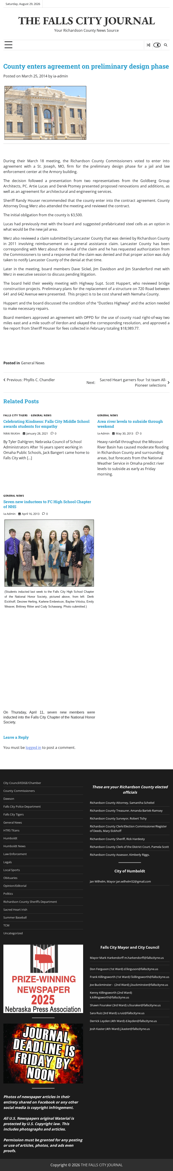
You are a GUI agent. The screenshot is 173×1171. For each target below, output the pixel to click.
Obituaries (10, 878)
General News (33, 362)
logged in (33, 747)
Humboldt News (14, 846)
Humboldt (10, 838)
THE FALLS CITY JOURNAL (86, 20)
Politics (8, 894)
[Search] (165, 45)
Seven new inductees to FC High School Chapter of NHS (47, 504)
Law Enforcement (15, 854)
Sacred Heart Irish (15, 910)
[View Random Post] (148, 45)
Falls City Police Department (22, 806)
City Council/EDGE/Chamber (22, 783)
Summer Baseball (15, 917)
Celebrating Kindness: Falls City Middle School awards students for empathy (46, 424)
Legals (7, 862)
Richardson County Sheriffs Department (30, 902)
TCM (6, 925)
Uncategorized (13, 933)
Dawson (8, 799)
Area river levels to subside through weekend (130, 424)
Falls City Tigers (15, 415)
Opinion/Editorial (14, 886)
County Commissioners (19, 791)
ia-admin (60, 76)
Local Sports (11, 870)
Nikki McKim (11, 433)
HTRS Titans (11, 830)
